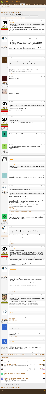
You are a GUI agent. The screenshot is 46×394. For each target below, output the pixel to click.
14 (27, 365)
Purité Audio (41, 378)
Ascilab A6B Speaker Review (10, 364)
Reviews (11, 4)
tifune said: (11, 159)
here (11, 10)
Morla (42, 360)
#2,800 (44, 339)
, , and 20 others (21, 211)
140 (12, 18)
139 (10, 18)
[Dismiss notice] (44, 8)
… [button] (6, 18)
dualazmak (41, 374)
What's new (28, 4)
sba (23, 15)
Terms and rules (33, 390)
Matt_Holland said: (13, 59)
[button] (31, 4)
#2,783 (44, 57)
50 (27, 361)
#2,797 (44, 294)
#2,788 (44, 131)
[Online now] (4, 25)
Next (23, 18)
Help (43, 390)
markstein (41, 369)
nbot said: (11, 341)
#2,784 (44, 76)
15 (4, 366)
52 (5, 362)
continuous (13, 15)
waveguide (36, 15)
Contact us (28, 390)
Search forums (7, 6)
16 (5, 366)
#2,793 (44, 214)
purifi (21, 15)
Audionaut (41, 365)
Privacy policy (39, 390)
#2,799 (44, 324)
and (14, 86)
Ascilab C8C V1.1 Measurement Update (12, 369)
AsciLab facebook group (12, 52)
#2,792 (44, 185)
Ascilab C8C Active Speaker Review (11, 360)
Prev (2, 18)
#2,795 (44, 246)
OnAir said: (11, 229)
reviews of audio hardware (21, 8)
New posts (2, 6)
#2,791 (44, 173)
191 (20, 18)
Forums (22, 4)
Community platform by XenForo (17, 392)
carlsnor (5, 375)
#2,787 (44, 116)
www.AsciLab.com (12, 207)
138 (8, 18)
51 (4, 362)
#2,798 (44, 310)
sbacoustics (27, 15)
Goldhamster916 (6, 380)
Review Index (16, 4)
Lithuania (6, 68)
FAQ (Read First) (4, 4)
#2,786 (44, 101)
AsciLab (2, 15)
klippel (17, 15)
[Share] (41, 20)
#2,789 (44, 144)
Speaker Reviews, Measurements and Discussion (18, 361)
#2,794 (44, 226)
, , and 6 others (18, 291)
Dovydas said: (12, 103)
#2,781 (44, 20)
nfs (19, 15)
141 (14, 18)
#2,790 (44, 156)
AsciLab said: (12, 22)
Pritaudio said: (12, 118)
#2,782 (44, 36)
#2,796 (44, 266)
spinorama (31, 15)
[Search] (44, 4)
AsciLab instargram (12, 51)
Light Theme (4, 390)
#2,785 (44, 88)
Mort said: (11, 312)
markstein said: (12, 327)
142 (16, 18)
